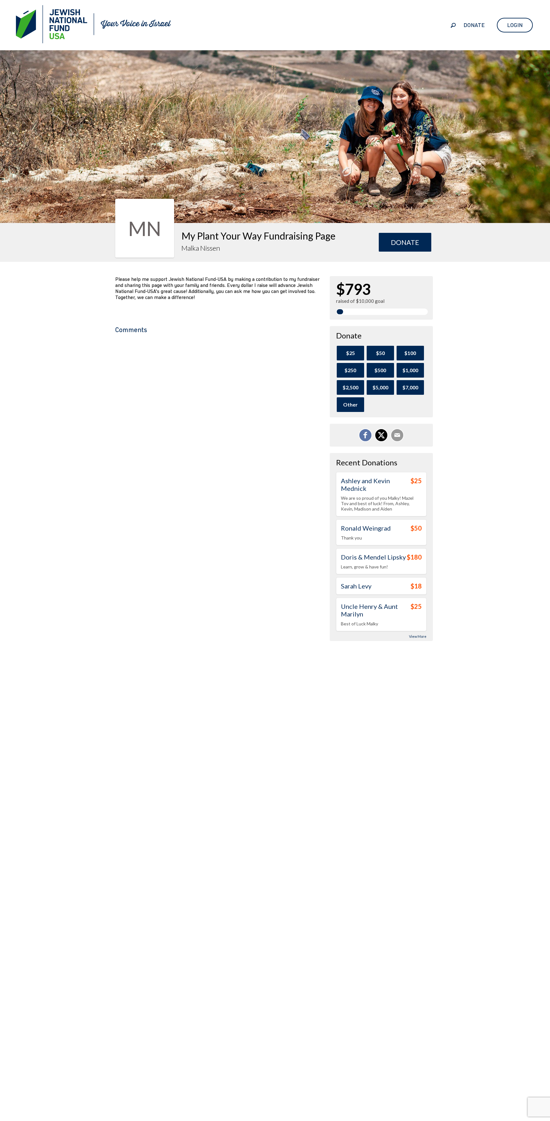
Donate (474, 25)
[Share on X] (381, 435)
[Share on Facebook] (365, 435)
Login (515, 25)
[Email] (397, 435)
